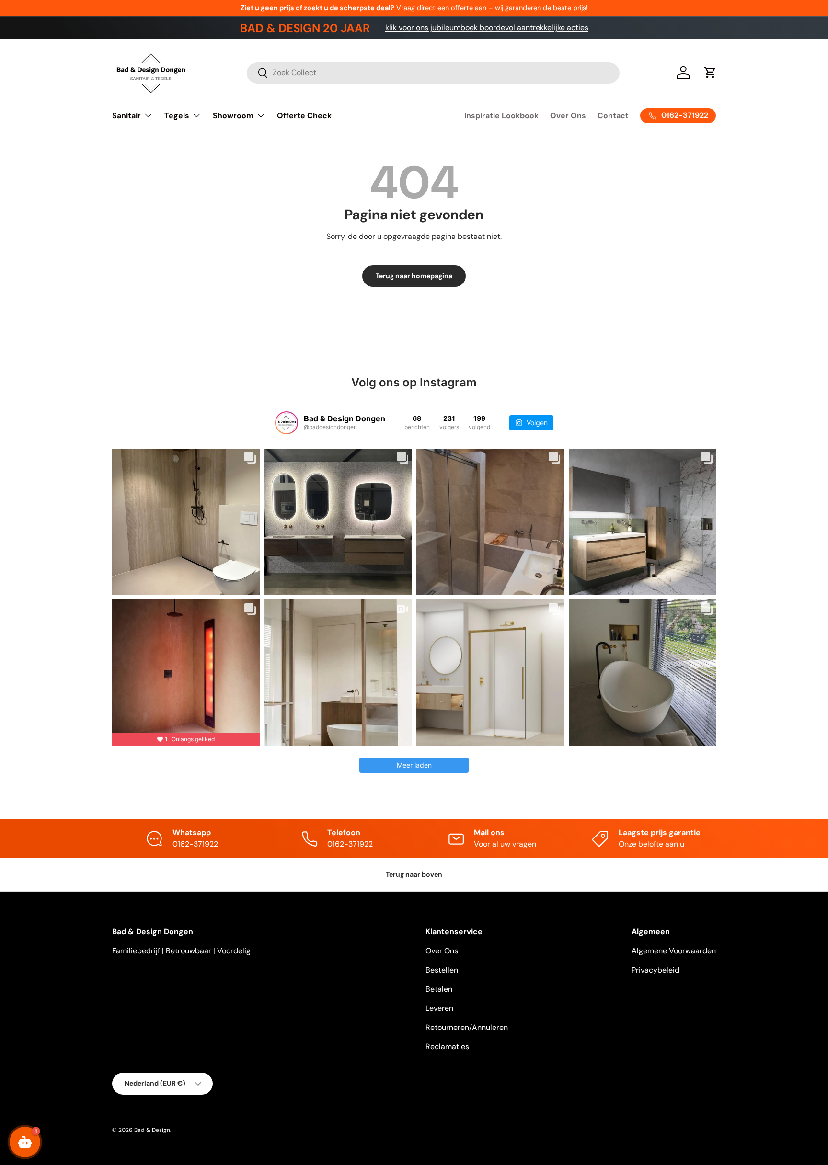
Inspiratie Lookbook (501, 116)
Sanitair (126, 116)
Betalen (439, 989)
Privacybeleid (655, 970)
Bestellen (442, 970)
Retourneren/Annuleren (467, 1027)
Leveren (439, 1008)
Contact (613, 116)
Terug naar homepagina (414, 275)
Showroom (233, 116)
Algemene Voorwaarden (674, 951)
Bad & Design (152, 1130)
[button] (710, 72)
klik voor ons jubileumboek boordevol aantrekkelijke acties (486, 28)
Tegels (176, 116)
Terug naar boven (414, 874)
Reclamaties (447, 1046)
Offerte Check (304, 116)
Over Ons (568, 116)
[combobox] (433, 72)
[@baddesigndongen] (286, 422)
